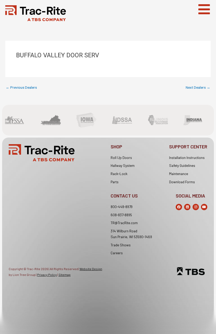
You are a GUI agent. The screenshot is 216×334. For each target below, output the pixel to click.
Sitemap (64, 274)
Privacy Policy (47, 274)
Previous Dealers (21, 88)
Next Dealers (198, 88)
